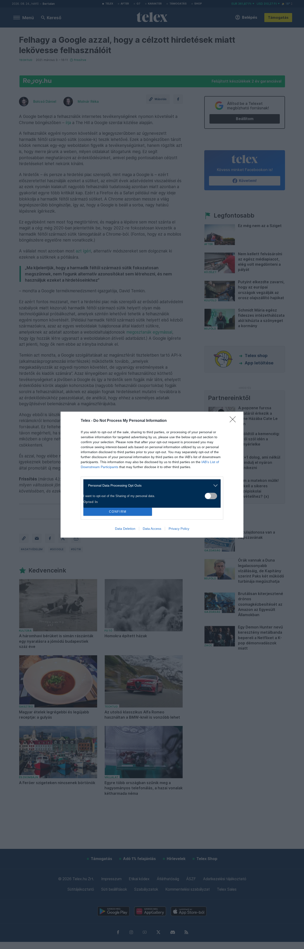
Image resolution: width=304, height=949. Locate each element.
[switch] (211, 496)
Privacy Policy (179, 528)
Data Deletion (125, 528)
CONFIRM (118, 511)
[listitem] (150, 485)
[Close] (234, 420)
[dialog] (152, 475)
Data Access (152, 528)
